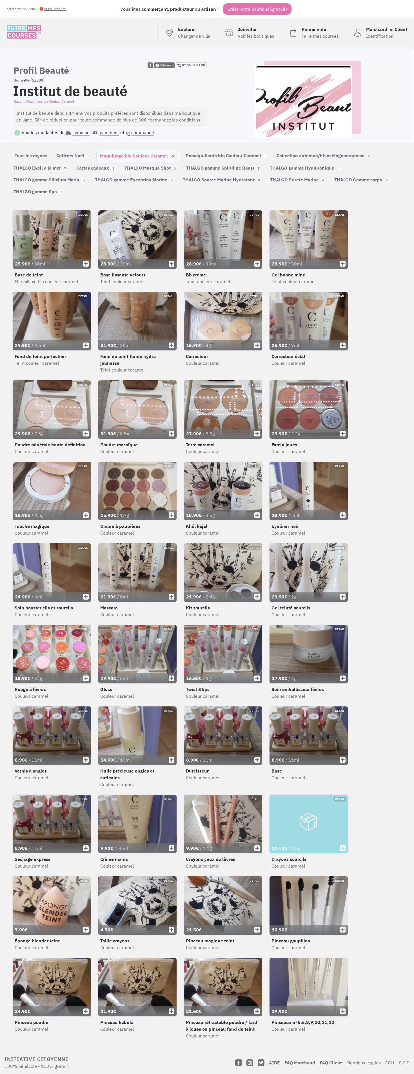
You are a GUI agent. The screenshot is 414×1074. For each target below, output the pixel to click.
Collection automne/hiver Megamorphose (323, 155)
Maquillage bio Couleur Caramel (137, 156)
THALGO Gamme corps (361, 180)
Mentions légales (363, 1063)
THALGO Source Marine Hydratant (221, 180)
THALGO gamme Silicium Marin (49, 180)
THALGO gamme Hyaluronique (305, 168)
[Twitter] (261, 1062)
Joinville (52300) (29, 80)
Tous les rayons (31, 155)
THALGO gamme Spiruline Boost (223, 168)
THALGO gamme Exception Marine (134, 180)
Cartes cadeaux (95, 168)
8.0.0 (404, 1063)
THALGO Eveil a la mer (40, 168)
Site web (166, 65)
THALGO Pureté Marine (297, 180)
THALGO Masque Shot (150, 168)
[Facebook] (238, 1062)
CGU (389, 1063)
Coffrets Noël (73, 155)
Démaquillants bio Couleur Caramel (226, 155)
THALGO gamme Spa (38, 191)
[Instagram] (249, 1062)
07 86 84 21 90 (193, 65)
